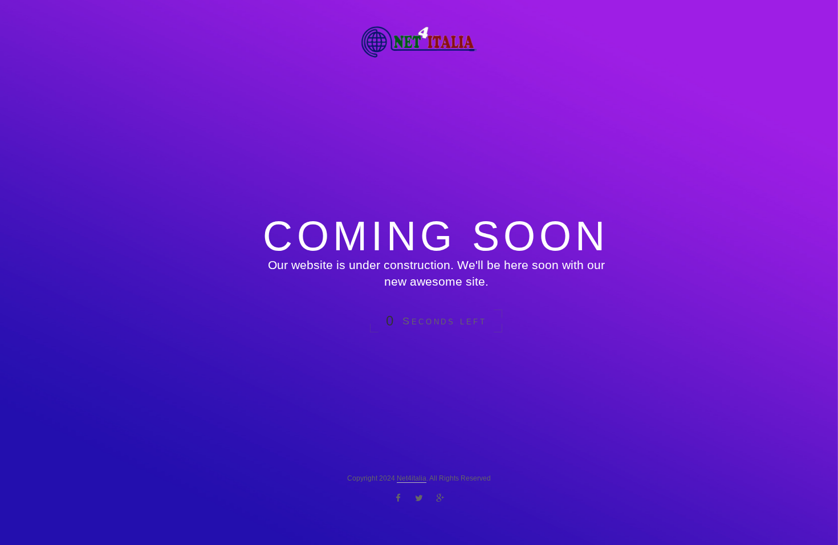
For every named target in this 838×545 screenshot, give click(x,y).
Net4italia (411, 478)
